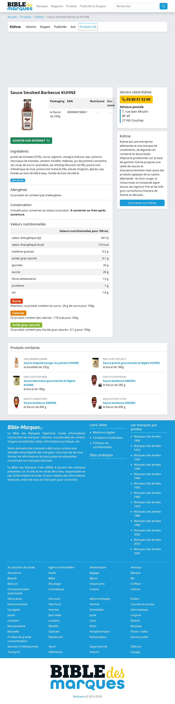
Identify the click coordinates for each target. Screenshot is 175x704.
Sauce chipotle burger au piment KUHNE (51, 363)
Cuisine (94, 589)
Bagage (94, 573)
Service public (139, 637)
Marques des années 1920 (147, 457)
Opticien (54, 631)
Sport (52, 646)
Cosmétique (56, 589)
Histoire (31, 27)
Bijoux (93, 578)
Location (54, 620)
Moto (93, 626)
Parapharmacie (99, 631)
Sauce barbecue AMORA (119, 381)
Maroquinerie (16, 626)
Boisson (13, 584)
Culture (135, 589)
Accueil (12, 17)
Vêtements (56, 652)
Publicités (60, 27)
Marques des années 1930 (147, 467)
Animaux (136, 567)
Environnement (18, 604)
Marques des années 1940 (147, 476)
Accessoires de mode (21, 567)
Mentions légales (104, 432)
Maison (135, 620)
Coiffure (136, 584)
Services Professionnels (23, 646)
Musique (136, 626)
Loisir (93, 620)
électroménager (100, 599)
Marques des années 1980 (147, 514)
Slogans (45, 27)
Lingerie (136, 615)
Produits (71, 6)
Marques (42, 6)
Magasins (57, 6)
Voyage (135, 652)
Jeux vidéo (55, 615)
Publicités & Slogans (93, 6)
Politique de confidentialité (102, 445)
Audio (52, 573)
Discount (54, 599)
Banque (135, 573)
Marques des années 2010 (147, 542)
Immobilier (97, 610)
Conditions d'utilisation (108, 438)
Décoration (15, 599)
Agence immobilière (61, 567)
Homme (54, 610)
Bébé (52, 578)
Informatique (139, 610)
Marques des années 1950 (147, 485)
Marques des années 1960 (147, 495)
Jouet (93, 615)
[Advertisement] (87, 57)
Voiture (94, 652)
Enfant (135, 599)
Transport (14, 652)
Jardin (11, 615)
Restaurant (56, 637)
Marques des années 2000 (147, 532)
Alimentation (98, 567)
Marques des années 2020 (147, 551)
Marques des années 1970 (147, 504)
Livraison (13, 620)
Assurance (14, 573)
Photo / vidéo (139, 631)
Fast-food (55, 604)
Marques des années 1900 (147, 438)
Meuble (53, 626)
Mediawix (79, 696)
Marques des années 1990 (147, 523)
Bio (133, 578)
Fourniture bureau (142, 604)
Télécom (136, 646)
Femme (94, 604)
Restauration (98, 637)
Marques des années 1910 (147, 448)
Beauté (12, 578)
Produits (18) (88, 27)
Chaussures (97, 584)
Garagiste (14, 610)
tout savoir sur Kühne (142, 203)
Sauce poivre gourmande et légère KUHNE (131, 363)
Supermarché (98, 646)
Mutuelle (13, 631)
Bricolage (55, 584)
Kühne (39, 17)
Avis (73, 27)
